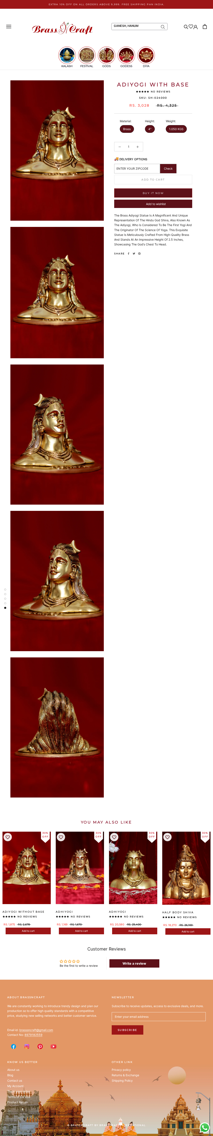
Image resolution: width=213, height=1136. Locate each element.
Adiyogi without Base (23, 911)
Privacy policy (121, 1069)
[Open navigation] (8, 26)
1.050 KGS (176, 129)
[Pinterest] (139, 253)
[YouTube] (53, 1046)
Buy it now (153, 193)
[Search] (186, 26)
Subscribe (127, 1029)
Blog (10, 1075)
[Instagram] (27, 1046)
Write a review (134, 963)
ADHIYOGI (64, 911)
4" (149, 129)
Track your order (18, 1091)
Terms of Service (18, 1096)
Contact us (14, 1080)
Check (168, 168)
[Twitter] (134, 253)
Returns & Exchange (125, 1075)
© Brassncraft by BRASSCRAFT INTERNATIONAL (106, 1125)
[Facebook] (128, 253)
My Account (15, 1086)
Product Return (17, 1102)
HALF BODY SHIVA (178, 912)
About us (13, 1069)
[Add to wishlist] (8, 837)
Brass (127, 129)
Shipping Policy (122, 1080)
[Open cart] (205, 26)
